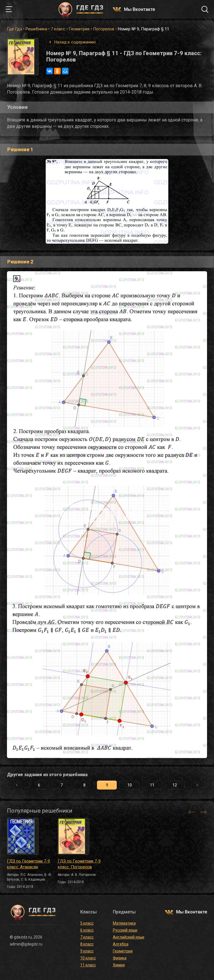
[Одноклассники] (57, 71)
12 (174, 785)
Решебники (36, 28)
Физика (120, 958)
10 (129, 785)
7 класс (58, 28)
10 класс (88, 958)
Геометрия (79, 28)
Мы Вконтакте (139, 9)
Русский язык (125, 930)
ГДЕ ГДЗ (81, 9)
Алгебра (120, 944)
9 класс (87, 951)
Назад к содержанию (75, 42)
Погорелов (103, 28)
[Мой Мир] (65, 71)
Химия (119, 965)
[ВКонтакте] (49, 71)
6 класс (87, 930)
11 (152, 785)
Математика (124, 923)
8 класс (87, 944)
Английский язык (128, 937)
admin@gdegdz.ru (26, 944)
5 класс (87, 923)
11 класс (88, 965)
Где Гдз (14, 28)
